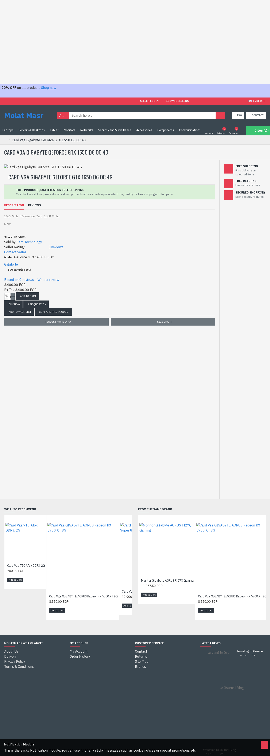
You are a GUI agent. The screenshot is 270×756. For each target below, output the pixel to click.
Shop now (48, 87)
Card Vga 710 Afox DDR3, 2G (26, 566)
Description (14, 205)
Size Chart (164, 321)
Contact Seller (15, 252)
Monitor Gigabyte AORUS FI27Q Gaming (167, 580)
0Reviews (56, 247)
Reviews (34, 205)
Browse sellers (177, 101)
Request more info (58, 321)
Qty (6, 296)
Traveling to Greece (249, 651)
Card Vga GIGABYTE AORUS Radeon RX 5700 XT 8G (83, 596)
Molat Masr (23, 115)
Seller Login (149, 101)
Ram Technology (29, 242)
